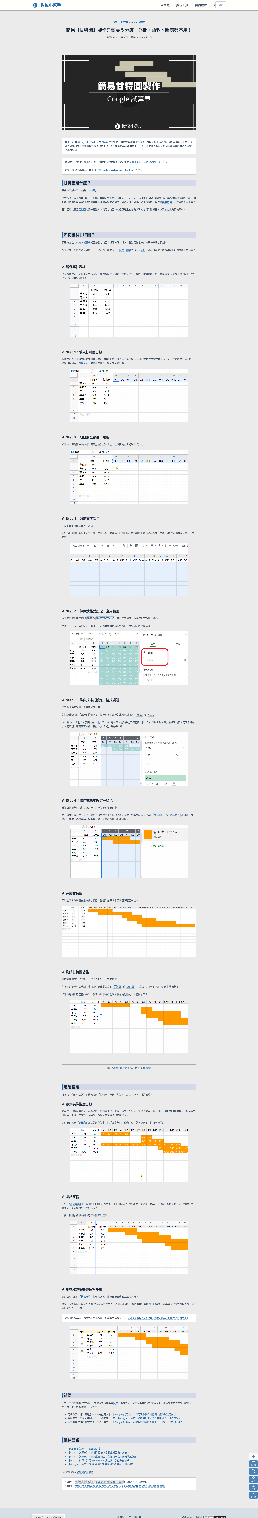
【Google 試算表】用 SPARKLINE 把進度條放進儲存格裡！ (100, 1460)
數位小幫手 (50, 5)
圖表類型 (106, 142)
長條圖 (178, 198)
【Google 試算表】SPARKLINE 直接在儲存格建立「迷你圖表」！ (103, 1464)
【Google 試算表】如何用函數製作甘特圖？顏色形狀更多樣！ (145, 1414)
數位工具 (182, 5)
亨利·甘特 (112, 198)
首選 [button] (253, 1480)
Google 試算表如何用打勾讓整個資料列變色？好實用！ (157, 1317)
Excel (71, 142)
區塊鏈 (165, 5)
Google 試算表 (86, 142)
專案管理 (167, 201)
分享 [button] (253, 1473)
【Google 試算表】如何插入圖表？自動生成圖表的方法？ (98, 1452)
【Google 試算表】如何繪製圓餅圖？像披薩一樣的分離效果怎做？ (103, 1456)
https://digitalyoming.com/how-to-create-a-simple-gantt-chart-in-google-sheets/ (120, 1485)
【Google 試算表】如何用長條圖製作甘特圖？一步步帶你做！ (150, 1418)
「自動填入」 (83, 363)
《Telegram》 (144, 1067)
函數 (128, 249)
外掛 (143, 249)
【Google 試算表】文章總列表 (84, 1448)
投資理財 (201, 5)
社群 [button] (253, 1488)
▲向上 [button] (253, 1495)
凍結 (100, 1215)
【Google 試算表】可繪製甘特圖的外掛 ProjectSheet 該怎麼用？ (147, 1422)
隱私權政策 (159, 162)
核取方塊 (103, 1304)
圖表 (121, 249)
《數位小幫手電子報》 (123, 1067)
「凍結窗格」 (75, 1203)
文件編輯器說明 (85, 1471)
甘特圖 (91, 190)
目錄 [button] (253, 1465)
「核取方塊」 (86, 1296)
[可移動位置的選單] (253, 1456)
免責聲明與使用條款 (140, 162)
